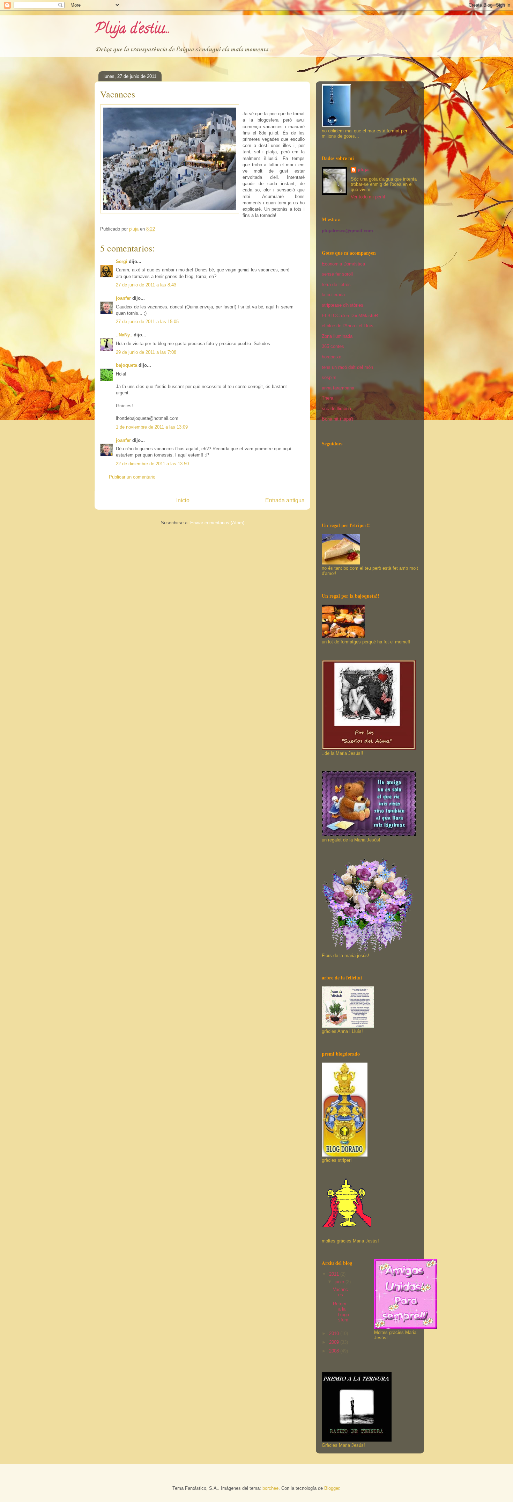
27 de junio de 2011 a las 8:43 (146, 284)
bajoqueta (126, 365)
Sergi (121, 261)
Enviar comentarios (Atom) (217, 522)
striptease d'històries (342, 305)
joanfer (123, 298)
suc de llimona (336, 408)
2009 (334, 1342)
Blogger (331, 1488)
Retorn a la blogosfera (341, 1312)
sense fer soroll (337, 274)
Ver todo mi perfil (368, 196)
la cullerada (333, 294)
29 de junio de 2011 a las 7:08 (146, 352)
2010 (334, 1333)
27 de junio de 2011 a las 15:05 (147, 321)
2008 (334, 1351)
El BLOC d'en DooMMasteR (350, 315)
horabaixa (331, 356)
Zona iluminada (337, 336)
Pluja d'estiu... (132, 30)
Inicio (182, 500)
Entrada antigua (285, 500)
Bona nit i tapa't (337, 419)
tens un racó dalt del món (347, 367)
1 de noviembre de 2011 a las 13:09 (152, 427)
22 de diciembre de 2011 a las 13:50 (152, 463)
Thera (327, 398)
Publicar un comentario (132, 477)
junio (340, 1281)
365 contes (333, 346)
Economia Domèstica (343, 264)
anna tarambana (338, 388)
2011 (334, 1274)
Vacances (340, 1292)
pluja (363, 169)
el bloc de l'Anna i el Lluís (347, 325)
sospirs (329, 377)
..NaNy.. (124, 334)
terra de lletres (336, 284)
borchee (270, 1488)
